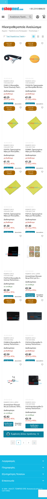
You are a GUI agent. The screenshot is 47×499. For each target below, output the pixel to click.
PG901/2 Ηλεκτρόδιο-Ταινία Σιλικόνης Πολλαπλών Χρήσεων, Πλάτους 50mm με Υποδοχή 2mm (12, 86)
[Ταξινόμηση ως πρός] (33, 36)
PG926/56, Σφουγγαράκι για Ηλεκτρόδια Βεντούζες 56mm (34, 86)
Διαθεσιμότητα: (9, 91)
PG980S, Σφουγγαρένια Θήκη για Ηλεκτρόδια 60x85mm (33, 151)
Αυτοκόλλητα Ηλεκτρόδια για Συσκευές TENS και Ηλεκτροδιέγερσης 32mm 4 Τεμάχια (12, 406)
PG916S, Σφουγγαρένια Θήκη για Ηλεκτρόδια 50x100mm (12, 215)
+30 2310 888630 (37, 9)
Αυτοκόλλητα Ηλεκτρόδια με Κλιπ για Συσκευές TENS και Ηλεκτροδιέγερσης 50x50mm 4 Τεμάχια (33, 277)
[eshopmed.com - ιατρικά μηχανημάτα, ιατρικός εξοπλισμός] (12, 8)
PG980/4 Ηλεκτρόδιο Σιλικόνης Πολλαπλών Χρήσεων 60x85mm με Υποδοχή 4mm (12, 343)
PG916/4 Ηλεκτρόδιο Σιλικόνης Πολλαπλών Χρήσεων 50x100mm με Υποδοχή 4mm (34, 343)
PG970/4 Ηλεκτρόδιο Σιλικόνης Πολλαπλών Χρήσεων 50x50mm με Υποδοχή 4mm (12, 279)
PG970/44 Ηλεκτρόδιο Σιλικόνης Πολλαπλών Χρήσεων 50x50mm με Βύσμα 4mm (34, 408)
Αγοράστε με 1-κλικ (39, 295)
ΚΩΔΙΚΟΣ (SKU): (9, 81)
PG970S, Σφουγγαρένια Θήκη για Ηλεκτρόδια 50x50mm (12, 151)
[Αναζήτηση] (30, 16)
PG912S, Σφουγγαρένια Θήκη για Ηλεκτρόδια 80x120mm (33, 215)
